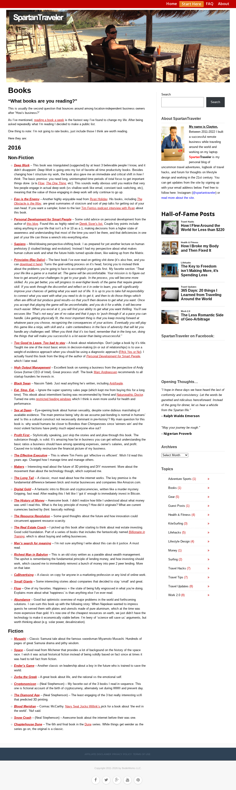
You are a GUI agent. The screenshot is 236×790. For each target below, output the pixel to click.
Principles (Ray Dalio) (29, 260)
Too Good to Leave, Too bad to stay (39, 343)
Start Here (191, 3)
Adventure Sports (180, 479)
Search (166, 94)
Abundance (22, 599)
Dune (88, 724)
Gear (171, 497)
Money (172, 550)
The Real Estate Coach (30, 527)
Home (171, 3)
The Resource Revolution (32, 516)
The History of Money (29, 500)
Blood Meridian (25, 706)
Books (172, 488)
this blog (32, 223)
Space (18, 650)
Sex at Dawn (23, 410)
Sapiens (20, 244)
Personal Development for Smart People (42, 219)
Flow (17, 588)
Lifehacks (174, 532)
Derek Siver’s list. (91, 223)
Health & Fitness (179, 514)
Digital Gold (22, 489)
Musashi (20, 638)
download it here (30, 264)
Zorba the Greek (25, 677)
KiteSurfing (175, 523)
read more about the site (177, 197)
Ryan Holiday (98, 199)
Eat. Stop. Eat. (24, 390)
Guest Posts (176, 505)
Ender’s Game (24, 665)
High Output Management (32, 367)
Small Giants (23, 581)
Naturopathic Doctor (130, 394)
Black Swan (22, 383)
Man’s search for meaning (32, 543)
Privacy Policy (122, 754)
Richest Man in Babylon (31, 554)
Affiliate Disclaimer (98, 754)
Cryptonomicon (25, 684)
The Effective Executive (30, 455)
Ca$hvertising (24, 575)
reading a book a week (49, 120)
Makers (19, 466)
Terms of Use (141, 754)
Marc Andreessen (105, 372)
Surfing (173, 559)
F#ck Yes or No (130, 352)
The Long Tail (24, 478)
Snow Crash (22, 717)
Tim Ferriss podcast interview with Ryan (108, 208)
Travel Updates (178, 586)
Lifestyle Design (179, 541)
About (223, 3)
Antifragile (116, 383)
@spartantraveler (204, 192)
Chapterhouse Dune (28, 724)
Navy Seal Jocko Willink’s (83, 706)
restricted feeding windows (53, 399)
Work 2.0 (174, 595)
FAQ (209, 3)
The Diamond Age (27, 695)
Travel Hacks (177, 568)
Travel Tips (175, 577)
